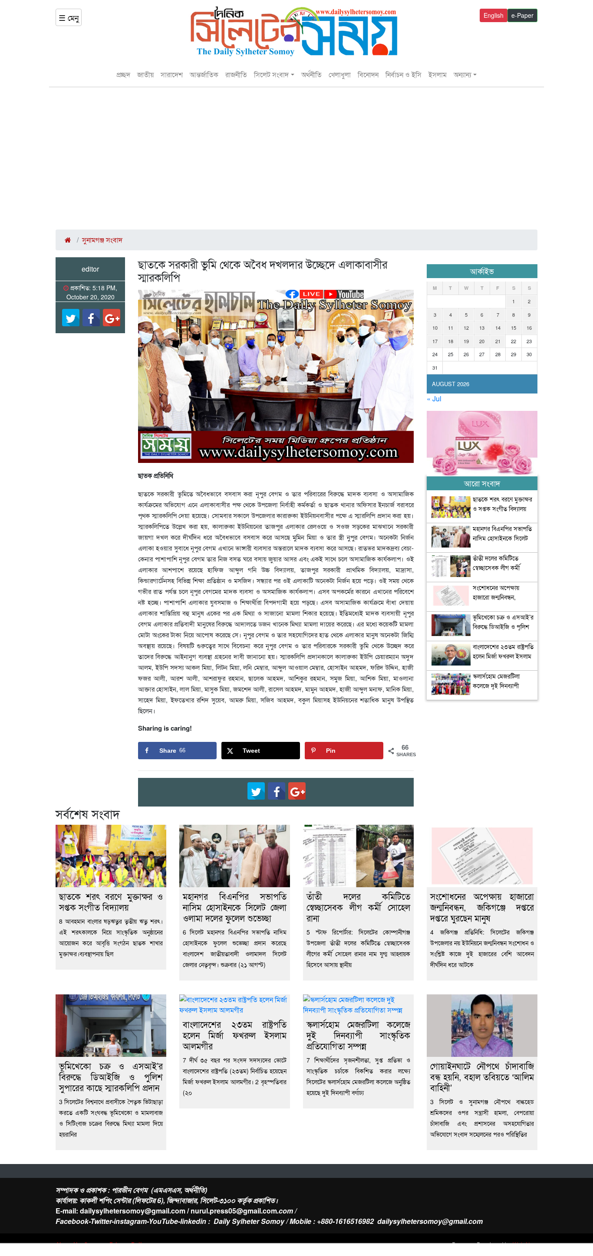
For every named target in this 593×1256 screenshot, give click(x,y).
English (494, 15)
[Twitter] (70, 317)
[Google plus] (111, 317)
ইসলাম (437, 74)
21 (498, 341)
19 (466, 341)
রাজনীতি (236, 74)
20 (481, 341)
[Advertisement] (296, 158)
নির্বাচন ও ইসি (403, 74)
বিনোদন (368, 74)
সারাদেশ (172, 74)
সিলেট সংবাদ (271, 74)
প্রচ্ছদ (123, 74)
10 (435, 327)
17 (435, 341)
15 (513, 327)
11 (450, 327)
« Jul (434, 398)
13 (481, 327)
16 (529, 327)
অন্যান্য (462, 74)
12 (466, 327)
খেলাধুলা (340, 74)
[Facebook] (91, 317)
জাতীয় (145, 74)
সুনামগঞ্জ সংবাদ (102, 240)
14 (498, 327)
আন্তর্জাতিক (204, 74)
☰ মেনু (69, 17)
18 (450, 341)
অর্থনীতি (311, 74)
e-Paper (522, 15)
